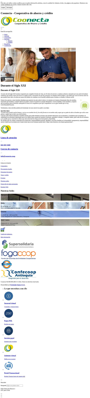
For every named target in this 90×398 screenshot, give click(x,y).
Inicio (5, 34)
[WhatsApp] (5, 160)
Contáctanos (7, 45)
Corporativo (7, 37)
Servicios (6, 39)
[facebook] (2, 160)
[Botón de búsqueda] (1, 27)
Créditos (10, 42)
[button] (45, 237)
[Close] (1, 393)
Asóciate (6, 36)
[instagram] (4, 160)
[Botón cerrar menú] (3, 27)
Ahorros (10, 41)
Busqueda (3, 385)
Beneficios (7, 44)
